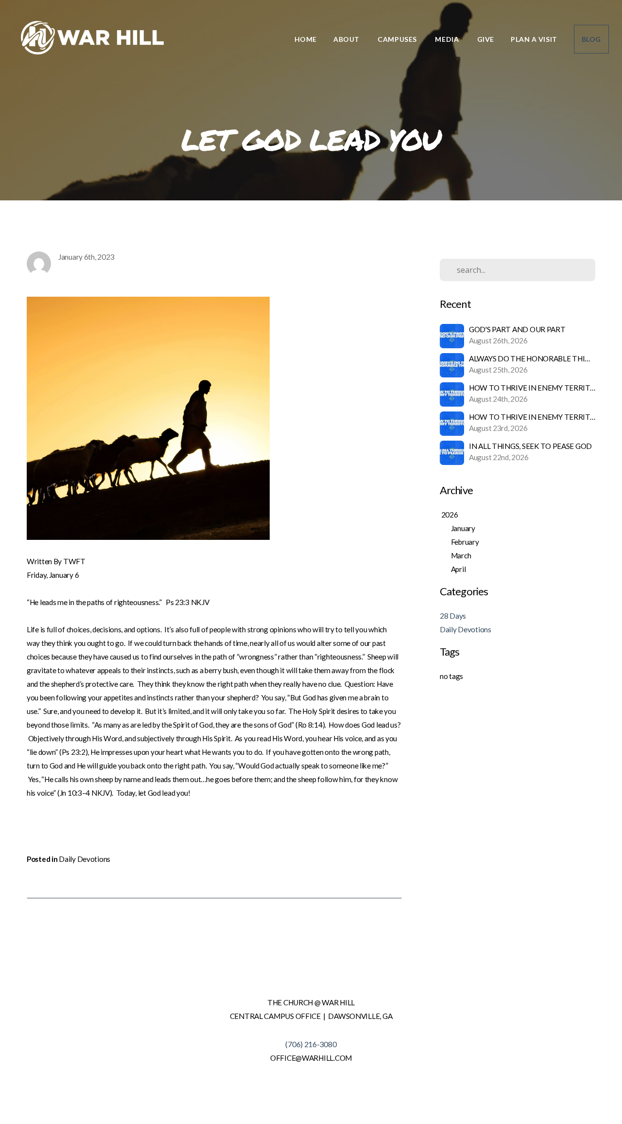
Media (447, 39)
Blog (591, 39)
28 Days (453, 615)
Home (305, 39)
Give (485, 39)
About (347, 39)
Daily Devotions (84, 859)
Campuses (398, 39)
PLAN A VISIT (534, 39)
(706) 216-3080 (310, 1044)
